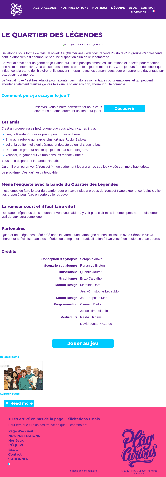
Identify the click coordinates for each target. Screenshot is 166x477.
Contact (15, 454)
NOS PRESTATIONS (24, 436)
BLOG (13, 450)
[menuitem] (154, 12)
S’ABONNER (18, 459)
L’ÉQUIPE (16, 445)
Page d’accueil (20, 431)
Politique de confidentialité (83, 470)
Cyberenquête (10, 393)
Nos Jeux (16, 440)
